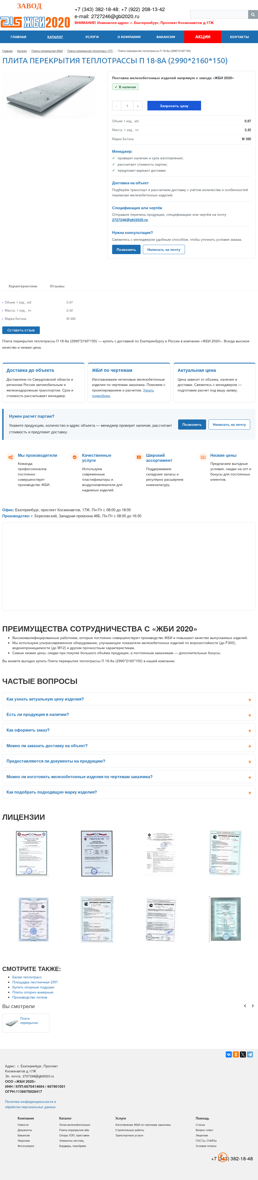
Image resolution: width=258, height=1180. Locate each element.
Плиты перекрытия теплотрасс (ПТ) (90, 51)
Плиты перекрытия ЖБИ (47, 51)
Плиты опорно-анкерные (32, 991)
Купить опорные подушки (33, 986)
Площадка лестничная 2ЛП (34, 981)
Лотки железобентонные (74, 1125)
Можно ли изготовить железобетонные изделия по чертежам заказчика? (80, 776)
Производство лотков (29, 997)
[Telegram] (250, 1054)
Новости (23, 1125)
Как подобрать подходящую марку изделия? (52, 792)
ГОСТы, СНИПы (206, 1140)
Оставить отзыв (21, 330)
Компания (26, 1118)
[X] (243, 1054)
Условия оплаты (206, 1146)
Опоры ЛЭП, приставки (74, 1135)
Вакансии (24, 1135)
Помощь (202, 1118)
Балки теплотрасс (27, 976)
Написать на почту (163, 249)
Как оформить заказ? (28, 730)
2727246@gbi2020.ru (130, 219)
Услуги (120, 1118)
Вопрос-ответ (204, 1130)
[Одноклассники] (236, 1054)
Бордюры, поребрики (72, 1146)
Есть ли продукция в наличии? (38, 714)
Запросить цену (174, 105)
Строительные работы (129, 1130)
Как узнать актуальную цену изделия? (45, 699)
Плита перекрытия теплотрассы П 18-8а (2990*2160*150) (32, 1020)
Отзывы (57, 285)
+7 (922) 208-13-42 (143, 9)
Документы (25, 1130)
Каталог (22, 51)
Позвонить (126, 249)
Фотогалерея (26, 1146)
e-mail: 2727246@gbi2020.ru (107, 16)
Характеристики (23, 285)
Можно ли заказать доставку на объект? (47, 745)
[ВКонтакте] (229, 1054)
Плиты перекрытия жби (74, 1130)
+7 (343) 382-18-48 (96, 9)
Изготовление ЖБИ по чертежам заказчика (143, 1125)
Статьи (200, 1125)
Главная (7, 51)
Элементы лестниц (71, 1140)
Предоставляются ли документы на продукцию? (56, 761)
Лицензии (24, 1140)
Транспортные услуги (129, 1135)
